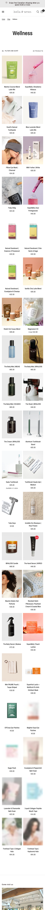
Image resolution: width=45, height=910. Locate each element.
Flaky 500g (12, 207)
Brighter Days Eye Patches (33, 729)
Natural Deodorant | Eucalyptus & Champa (12, 290)
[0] (41, 11)
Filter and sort (11, 51)
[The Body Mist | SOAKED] (12, 387)
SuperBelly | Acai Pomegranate (33, 209)
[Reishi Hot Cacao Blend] (12, 312)
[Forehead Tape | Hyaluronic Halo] (33, 832)
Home (3, 19)
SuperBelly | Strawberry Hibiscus (33, 88)
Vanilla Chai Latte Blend (33, 288)
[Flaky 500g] (12, 191)
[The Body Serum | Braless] (12, 627)
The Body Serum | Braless (12, 644)
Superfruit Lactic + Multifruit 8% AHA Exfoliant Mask (33, 687)
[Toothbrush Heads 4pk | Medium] (33, 465)
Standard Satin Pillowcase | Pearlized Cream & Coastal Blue (33, 604)
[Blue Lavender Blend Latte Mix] (33, 110)
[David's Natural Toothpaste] (12, 110)
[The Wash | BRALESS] (33, 387)
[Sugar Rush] (12, 751)
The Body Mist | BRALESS (33, 366)
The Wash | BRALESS (33, 404)
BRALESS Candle (12, 563)
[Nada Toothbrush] (12, 465)
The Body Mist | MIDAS (12, 366)
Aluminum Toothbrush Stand (33, 443)
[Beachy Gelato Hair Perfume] (12, 584)
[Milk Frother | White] (33, 150)
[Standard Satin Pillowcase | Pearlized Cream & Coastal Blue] (33, 584)
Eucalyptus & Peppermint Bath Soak (33, 769)
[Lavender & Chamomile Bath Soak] (12, 791)
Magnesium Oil (33, 329)
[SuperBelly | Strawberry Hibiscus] (33, 69)
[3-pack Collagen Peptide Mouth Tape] (33, 791)
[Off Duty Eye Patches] (12, 710)
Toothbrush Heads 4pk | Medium (33, 483)
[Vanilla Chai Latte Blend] (33, 271)
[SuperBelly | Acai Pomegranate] (33, 191)
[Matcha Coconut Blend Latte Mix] (12, 69)
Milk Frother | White (33, 167)
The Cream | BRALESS (12, 441)
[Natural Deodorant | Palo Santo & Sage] (33, 231)
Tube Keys (12, 523)
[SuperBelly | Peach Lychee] (33, 627)
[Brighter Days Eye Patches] (33, 710)
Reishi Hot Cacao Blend (12, 329)
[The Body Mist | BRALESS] (33, 349)
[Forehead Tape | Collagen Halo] (12, 832)
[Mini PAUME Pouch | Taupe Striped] (12, 667)
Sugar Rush (12, 768)
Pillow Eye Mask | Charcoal (12, 169)
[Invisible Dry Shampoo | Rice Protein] (33, 506)
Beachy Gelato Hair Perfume (12, 602)
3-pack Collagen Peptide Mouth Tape (33, 810)
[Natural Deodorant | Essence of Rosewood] (12, 231)
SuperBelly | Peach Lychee (33, 645)
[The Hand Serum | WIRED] (33, 546)
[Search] (38, 11)
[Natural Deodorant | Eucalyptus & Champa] (12, 271)
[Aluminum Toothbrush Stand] (33, 424)
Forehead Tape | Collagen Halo (12, 850)
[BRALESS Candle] (12, 546)
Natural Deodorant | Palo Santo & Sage (33, 249)
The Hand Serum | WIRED (33, 563)
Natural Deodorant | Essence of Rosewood (12, 249)
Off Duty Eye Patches (12, 727)
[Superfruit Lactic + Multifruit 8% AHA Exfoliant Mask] (33, 667)
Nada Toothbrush (12, 482)
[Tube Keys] (12, 506)
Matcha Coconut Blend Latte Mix (12, 88)
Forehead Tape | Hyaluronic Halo (33, 850)
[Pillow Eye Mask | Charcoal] (12, 150)
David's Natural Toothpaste (12, 128)
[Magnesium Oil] (33, 312)
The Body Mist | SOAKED (12, 404)
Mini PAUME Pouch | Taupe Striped (12, 686)
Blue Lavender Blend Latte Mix (33, 128)
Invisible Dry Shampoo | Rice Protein (33, 524)
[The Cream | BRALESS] (12, 424)
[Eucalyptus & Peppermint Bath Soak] (33, 751)
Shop (8, 19)
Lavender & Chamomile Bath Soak (12, 810)
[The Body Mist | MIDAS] (12, 349)
